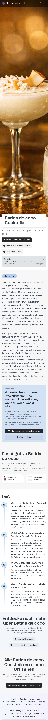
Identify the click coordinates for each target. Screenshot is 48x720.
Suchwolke (16, 716)
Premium (23, 699)
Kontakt (38, 705)
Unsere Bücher (9, 702)
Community (12, 699)
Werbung (31, 702)
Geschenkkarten (29, 716)
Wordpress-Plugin (24, 714)
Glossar (29, 705)
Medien (10, 705)
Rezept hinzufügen (16, 711)
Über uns (41, 702)
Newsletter (19, 705)
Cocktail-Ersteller (32, 711)
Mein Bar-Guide (40, 714)
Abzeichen (21, 702)
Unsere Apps (35, 699)
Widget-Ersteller (8, 714)
